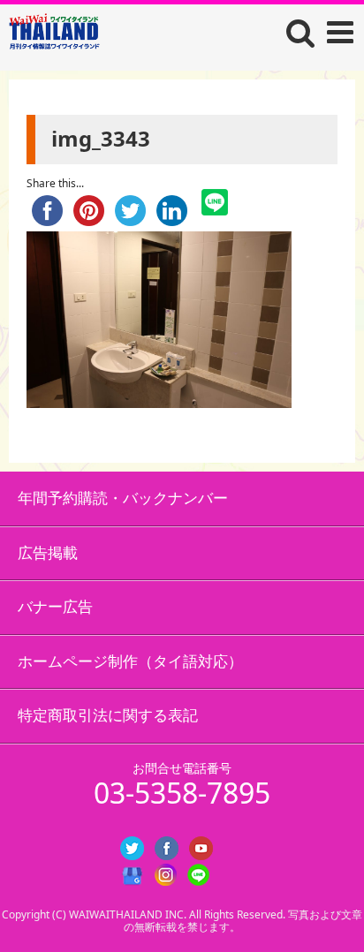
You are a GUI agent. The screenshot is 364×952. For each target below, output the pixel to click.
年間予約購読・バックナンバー (123, 497)
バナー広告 (55, 606)
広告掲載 (48, 552)
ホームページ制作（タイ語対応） (130, 661)
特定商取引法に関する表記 (108, 715)
